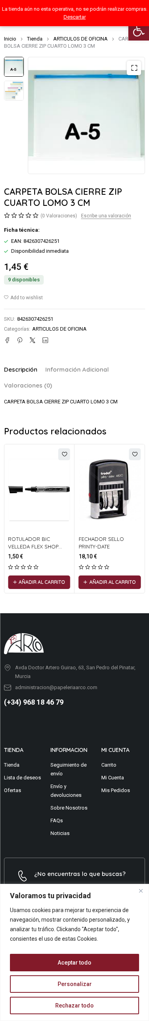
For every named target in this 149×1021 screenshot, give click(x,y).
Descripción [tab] (20, 369)
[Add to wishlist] (23, 297)
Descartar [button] (75, 17)
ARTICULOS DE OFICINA (80, 39)
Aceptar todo (74, 962)
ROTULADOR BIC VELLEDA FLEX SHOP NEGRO (33, 547)
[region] (74, 952)
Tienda (35, 39)
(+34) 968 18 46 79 (34, 702)
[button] (138, 30)
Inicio (10, 39)
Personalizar (75, 984)
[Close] (140, 890)
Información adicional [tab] (77, 369)
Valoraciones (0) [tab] (28, 385)
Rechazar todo (74, 1005)
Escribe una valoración (106, 216)
